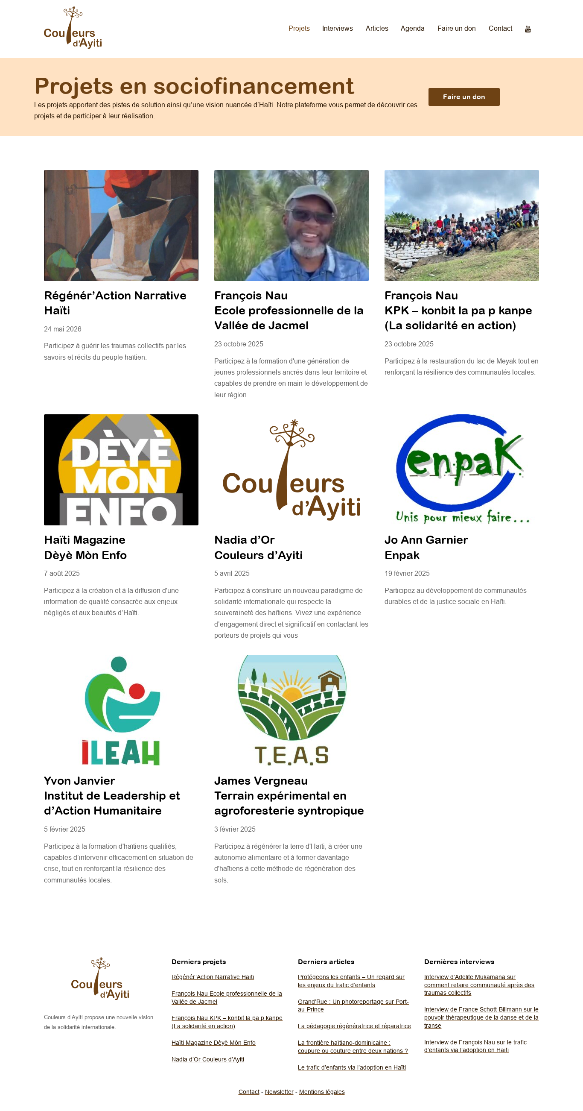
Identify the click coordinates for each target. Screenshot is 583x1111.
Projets (299, 28)
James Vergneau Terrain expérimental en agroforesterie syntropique (289, 796)
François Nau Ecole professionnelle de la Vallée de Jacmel (289, 310)
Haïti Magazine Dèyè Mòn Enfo (214, 1042)
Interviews (337, 28)
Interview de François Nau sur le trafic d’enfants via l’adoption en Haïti (475, 1046)
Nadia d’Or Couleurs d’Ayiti (208, 1059)
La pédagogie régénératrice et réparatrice (354, 1026)
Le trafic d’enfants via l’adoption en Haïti (352, 1067)
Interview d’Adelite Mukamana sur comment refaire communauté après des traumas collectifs (479, 984)
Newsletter (279, 1091)
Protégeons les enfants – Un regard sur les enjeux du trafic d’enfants (351, 980)
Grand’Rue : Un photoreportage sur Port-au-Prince (353, 1005)
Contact (500, 28)
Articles (377, 28)
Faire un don (456, 28)
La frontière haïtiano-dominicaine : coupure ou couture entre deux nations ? (353, 1046)
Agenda (413, 28)
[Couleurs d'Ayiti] (73, 46)
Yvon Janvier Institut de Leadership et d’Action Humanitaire (112, 796)
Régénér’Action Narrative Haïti (213, 976)
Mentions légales (322, 1091)
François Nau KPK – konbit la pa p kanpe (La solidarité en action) (458, 310)
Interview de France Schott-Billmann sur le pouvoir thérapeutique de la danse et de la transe (481, 1017)
